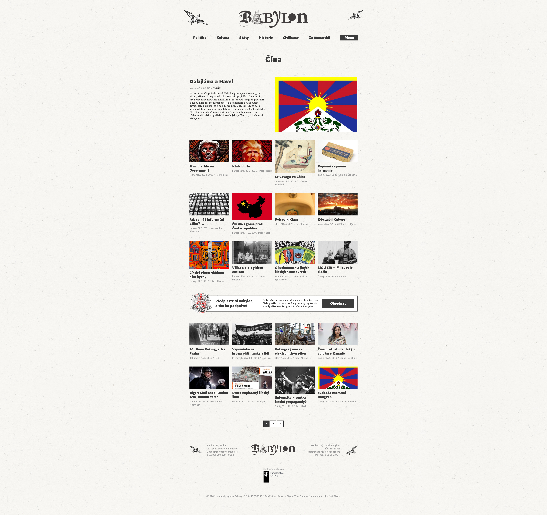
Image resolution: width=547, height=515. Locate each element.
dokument (194, 358)
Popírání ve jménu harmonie (332, 168)
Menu (349, 37)
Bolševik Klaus (286, 219)
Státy (244, 37)
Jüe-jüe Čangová (348, 175)
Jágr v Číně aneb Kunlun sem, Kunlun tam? (208, 395)
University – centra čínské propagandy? (291, 400)
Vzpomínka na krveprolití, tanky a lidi (250, 351)
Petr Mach (301, 406)
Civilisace (291, 37)
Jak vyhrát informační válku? (206, 221)
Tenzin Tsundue (348, 401)
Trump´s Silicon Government (201, 168)
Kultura (223, 37)
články (321, 175)
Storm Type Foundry (297, 496)
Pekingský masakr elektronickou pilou (290, 351)
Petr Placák (222, 175)
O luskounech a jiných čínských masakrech (292, 270)
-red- (217, 358)
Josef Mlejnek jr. (303, 358)
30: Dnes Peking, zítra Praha (207, 351)
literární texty (239, 358)
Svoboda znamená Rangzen (332, 395)
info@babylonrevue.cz (226, 451)
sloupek (194, 88)
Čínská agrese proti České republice (247, 226)
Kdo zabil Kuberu (331, 219)
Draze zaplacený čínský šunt (250, 395)
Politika (199, 37)
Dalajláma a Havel (211, 82)
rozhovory (194, 175)
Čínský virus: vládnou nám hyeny (206, 275)
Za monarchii (319, 37)
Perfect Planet (333, 496)
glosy (277, 224)
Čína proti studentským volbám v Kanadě (336, 351)
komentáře (238, 171)
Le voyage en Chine (290, 177)
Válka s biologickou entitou (247, 270)
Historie (266, 37)
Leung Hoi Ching (348, 358)
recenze (279, 181)
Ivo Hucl (343, 276)
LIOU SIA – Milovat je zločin (335, 270)
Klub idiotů (241, 166)
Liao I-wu (266, 358)
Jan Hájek (261, 401)
